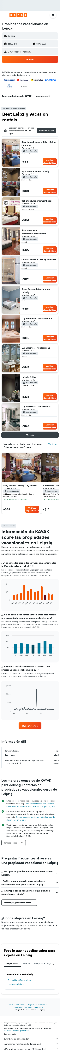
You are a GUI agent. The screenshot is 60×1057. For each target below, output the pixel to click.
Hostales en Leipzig (16, 984)
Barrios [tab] (26, 963)
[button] (5, 15)
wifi (53, 806)
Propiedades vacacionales (37, 1005)
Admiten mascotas (35, 806)
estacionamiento (19, 806)
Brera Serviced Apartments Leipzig (35, 291)
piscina (47, 806)
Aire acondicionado (34, 803)
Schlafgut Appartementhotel (36, 200)
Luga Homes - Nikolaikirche (35, 347)
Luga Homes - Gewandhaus (36, 406)
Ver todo (52, 444)
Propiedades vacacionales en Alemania (28, 1007)
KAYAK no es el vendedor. (16, 1038)
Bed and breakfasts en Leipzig (20, 980)
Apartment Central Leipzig (35, 171)
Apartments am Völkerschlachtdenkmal (33, 232)
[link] (30, 725)
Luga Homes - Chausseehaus (36, 318)
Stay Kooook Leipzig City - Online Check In (38, 144)
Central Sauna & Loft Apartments (38, 259)
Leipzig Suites (28, 377)
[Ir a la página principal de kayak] (18, 15)
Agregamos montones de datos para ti (22, 1043)
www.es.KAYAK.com (16, 1005)
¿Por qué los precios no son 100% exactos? (25, 1048)
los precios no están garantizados (16, 1031)
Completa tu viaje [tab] (42, 963)
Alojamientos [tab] (12, 963)
